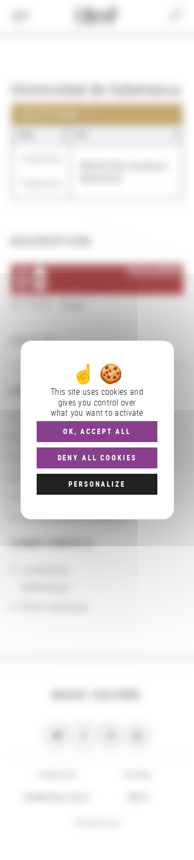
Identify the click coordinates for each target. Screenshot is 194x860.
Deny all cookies (97, 457)
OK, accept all (97, 431)
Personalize (96, 484)
